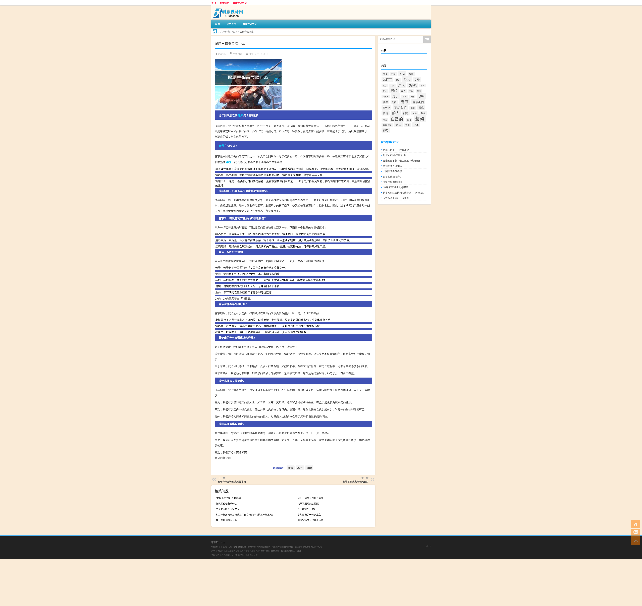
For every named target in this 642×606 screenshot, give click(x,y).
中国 (393, 74)
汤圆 (413, 107)
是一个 (386, 107)
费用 (407, 125)
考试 (385, 119)
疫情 (385, 113)
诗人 (398, 125)
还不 (416, 125)
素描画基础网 (223, 458)
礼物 (415, 113)
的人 (395, 112)
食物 (228, 162)
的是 (406, 113)
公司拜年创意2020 (392, 182)
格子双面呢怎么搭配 (308, 503)
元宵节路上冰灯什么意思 (396, 198)
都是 (386, 130)
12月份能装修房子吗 (226, 520)
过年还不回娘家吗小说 (394, 155)
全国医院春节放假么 (393, 171)
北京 (385, 85)
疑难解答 (299, 546)
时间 (394, 102)
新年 (385, 102)
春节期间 (418, 102)
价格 (411, 74)
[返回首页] (635, 524)
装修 (420, 118)
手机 (404, 96)
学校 (422, 85)
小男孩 (428, 546)
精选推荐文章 (278, 546)
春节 (222, 145)
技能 (412, 96)
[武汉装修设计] (228, 6)
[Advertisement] (100, 582)
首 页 (214, 2)
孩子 (385, 91)
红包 (423, 113)
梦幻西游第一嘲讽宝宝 (309, 514)
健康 (240, 115)
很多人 (385, 96)
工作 (411, 91)
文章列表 (225, 31)
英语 (409, 119)
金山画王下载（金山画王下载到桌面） (403, 160)
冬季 (417, 79)
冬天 (407, 79)
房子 (395, 96)
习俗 (402, 74)
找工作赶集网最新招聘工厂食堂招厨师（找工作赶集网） (245, 514)
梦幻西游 (400, 107)
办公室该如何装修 (392, 176)
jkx (224, 54)
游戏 (421, 107)
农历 (398, 80)
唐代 (401, 85)
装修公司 (387, 125)
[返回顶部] (635, 540)
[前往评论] (635, 532)
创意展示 (224, 2)
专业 (385, 74)
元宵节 (387, 79)
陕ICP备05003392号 (312, 546)
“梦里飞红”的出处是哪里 (228, 498)
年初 (419, 91)
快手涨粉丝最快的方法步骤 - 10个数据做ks (405, 192)
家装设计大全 (240, 2)
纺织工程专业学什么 (226, 503)
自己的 (397, 119)
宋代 (394, 90)
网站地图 (289, 546)
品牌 (392, 85)
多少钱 (413, 85)
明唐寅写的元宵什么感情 (310, 520)
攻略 (421, 96)
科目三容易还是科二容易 (310, 498)
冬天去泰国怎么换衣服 (227, 509)
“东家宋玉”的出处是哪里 (395, 187)
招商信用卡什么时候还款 (396, 149)
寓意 (403, 90)
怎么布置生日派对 (307, 509)
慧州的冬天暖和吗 (392, 165)
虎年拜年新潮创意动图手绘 (232, 481)
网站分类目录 (264, 546)
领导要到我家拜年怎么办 (355, 481)
